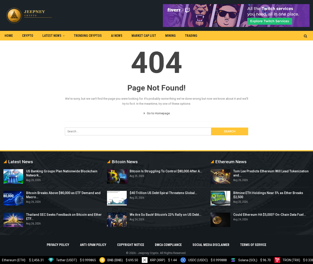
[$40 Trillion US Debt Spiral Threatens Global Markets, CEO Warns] (117, 198)
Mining (170, 35)
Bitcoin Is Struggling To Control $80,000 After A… (166, 171)
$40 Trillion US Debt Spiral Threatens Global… (163, 193)
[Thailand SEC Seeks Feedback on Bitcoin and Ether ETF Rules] (13, 220)
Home (9, 35)
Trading (191, 35)
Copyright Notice (130, 245)
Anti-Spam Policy (93, 245)
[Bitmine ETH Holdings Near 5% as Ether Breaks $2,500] (220, 198)
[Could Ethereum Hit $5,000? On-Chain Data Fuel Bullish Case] (220, 220)
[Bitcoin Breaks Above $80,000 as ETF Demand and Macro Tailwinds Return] (13, 198)
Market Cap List (144, 35)
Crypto (27, 35)
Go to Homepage (158, 113)
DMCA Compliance (168, 245)
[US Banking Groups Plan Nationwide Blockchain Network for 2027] (13, 176)
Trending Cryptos (88, 35)
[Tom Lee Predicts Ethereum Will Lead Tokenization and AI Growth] (220, 176)
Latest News (51, 35)
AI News (116, 35)
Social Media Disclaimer (210, 245)
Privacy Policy (58, 245)
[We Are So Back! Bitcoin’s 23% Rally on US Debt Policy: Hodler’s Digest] (117, 220)
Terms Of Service (253, 245)
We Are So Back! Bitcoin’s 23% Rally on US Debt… (165, 214)
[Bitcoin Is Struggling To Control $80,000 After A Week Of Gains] (117, 176)
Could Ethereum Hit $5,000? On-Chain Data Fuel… (269, 214)
